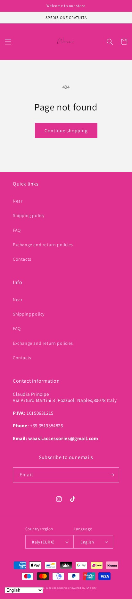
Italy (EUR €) (43, 542)
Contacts (22, 259)
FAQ (17, 230)
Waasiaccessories (57, 587)
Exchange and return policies (43, 244)
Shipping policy (29, 215)
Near (17, 201)
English (87, 542)
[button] (8, 42)
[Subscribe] (112, 474)
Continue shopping (66, 130)
